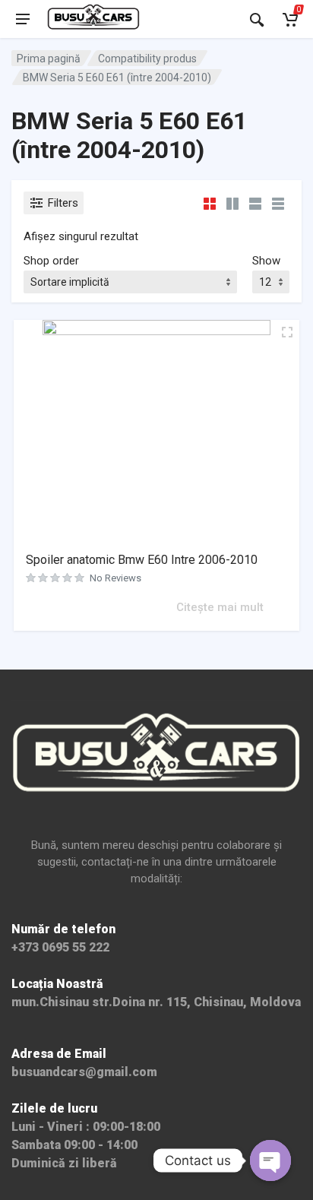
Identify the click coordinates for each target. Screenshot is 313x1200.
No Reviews (115, 578)
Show (266, 261)
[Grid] (209, 203)
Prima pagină (49, 58)
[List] (255, 203)
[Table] (278, 203)
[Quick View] (162, 606)
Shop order (51, 261)
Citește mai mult (220, 607)
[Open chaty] (270, 1160)
